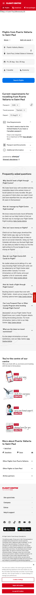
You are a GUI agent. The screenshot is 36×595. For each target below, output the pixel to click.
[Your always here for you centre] (18, 427)
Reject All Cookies (18, 585)
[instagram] (9, 522)
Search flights (18, 80)
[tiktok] (14, 522)
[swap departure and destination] (31, 51)
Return (6, 40)
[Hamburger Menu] (3, 3)
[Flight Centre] (14, 3)
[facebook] (4, 522)
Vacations (17, 7)
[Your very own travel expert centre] (18, 410)
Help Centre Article (20, 221)
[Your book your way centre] (18, 377)
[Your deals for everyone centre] (18, 393)
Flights (7, 7)
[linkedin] (19, 522)
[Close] (33, 564)
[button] (10, 70)
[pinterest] (29, 522)
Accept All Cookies (18, 591)
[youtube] (24, 522)
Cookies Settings (18, 579)
